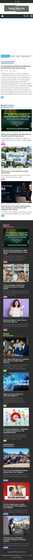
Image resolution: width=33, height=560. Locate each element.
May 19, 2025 (7, 392)
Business (6, 480)
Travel (3, 179)
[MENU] (31, 16)
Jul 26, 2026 (5, 169)
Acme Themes (17, 557)
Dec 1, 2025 (7, 283)
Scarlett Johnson (15, 132)
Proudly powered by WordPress (10, 555)
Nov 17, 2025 (7, 318)
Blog (2, 97)
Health (3, 144)
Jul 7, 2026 (4, 204)
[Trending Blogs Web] (2, 16)
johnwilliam (13, 71)
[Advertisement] (16, 36)
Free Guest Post (16, 283)
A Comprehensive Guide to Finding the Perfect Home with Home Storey (15, 67)
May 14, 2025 (7, 427)
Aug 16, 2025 (7, 502)
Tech (5, 370)
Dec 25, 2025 (7, 468)
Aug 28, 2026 (5, 132)
